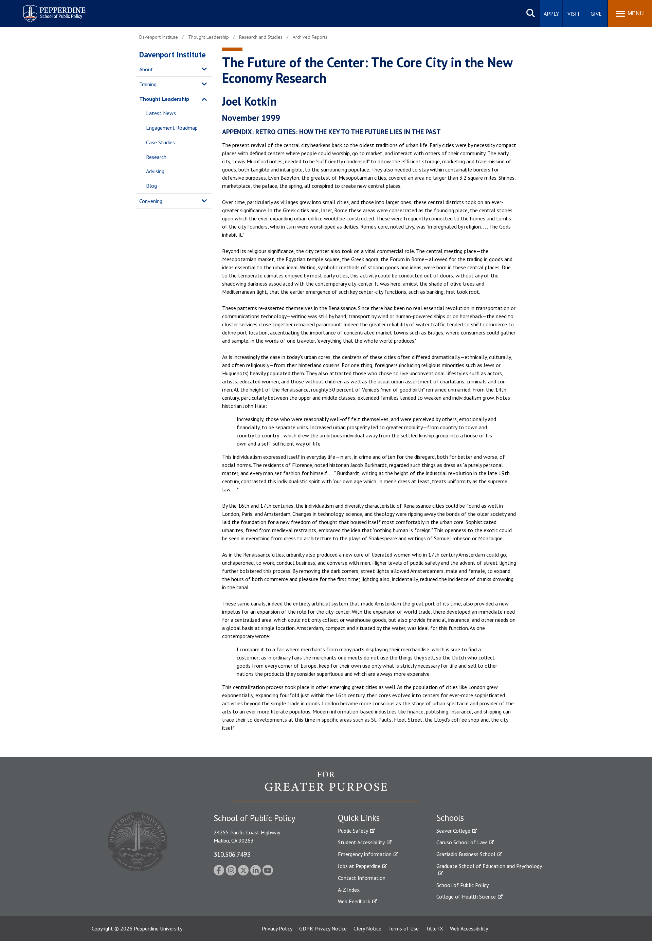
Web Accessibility (469, 928)
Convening (150, 201)
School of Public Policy (462, 885)
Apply (551, 13)
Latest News (161, 113)
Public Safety (353, 830)
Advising (155, 171)
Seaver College (453, 830)
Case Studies (160, 142)
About (146, 69)
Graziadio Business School (465, 854)
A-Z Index (349, 889)
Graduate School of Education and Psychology (489, 866)
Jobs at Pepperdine (359, 866)
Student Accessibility (361, 842)
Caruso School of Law (461, 842)
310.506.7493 (232, 854)
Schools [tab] (450, 817)
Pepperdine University (158, 928)
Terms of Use (403, 928)
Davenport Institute (172, 54)
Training (148, 84)
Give (596, 13)
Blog (151, 185)
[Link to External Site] (326, 786)
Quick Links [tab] (359, 817)
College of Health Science (466, 896)
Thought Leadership (164, 98)
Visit (573, 13)
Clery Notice (367, 928)
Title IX (434, 928)
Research (156, 156)
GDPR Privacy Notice (323, 928)
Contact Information (361, 877)
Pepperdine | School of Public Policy (47, 9)
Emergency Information (365, 854)
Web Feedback (354, 901)
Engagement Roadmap (172, 127)
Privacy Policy (277, 928)
